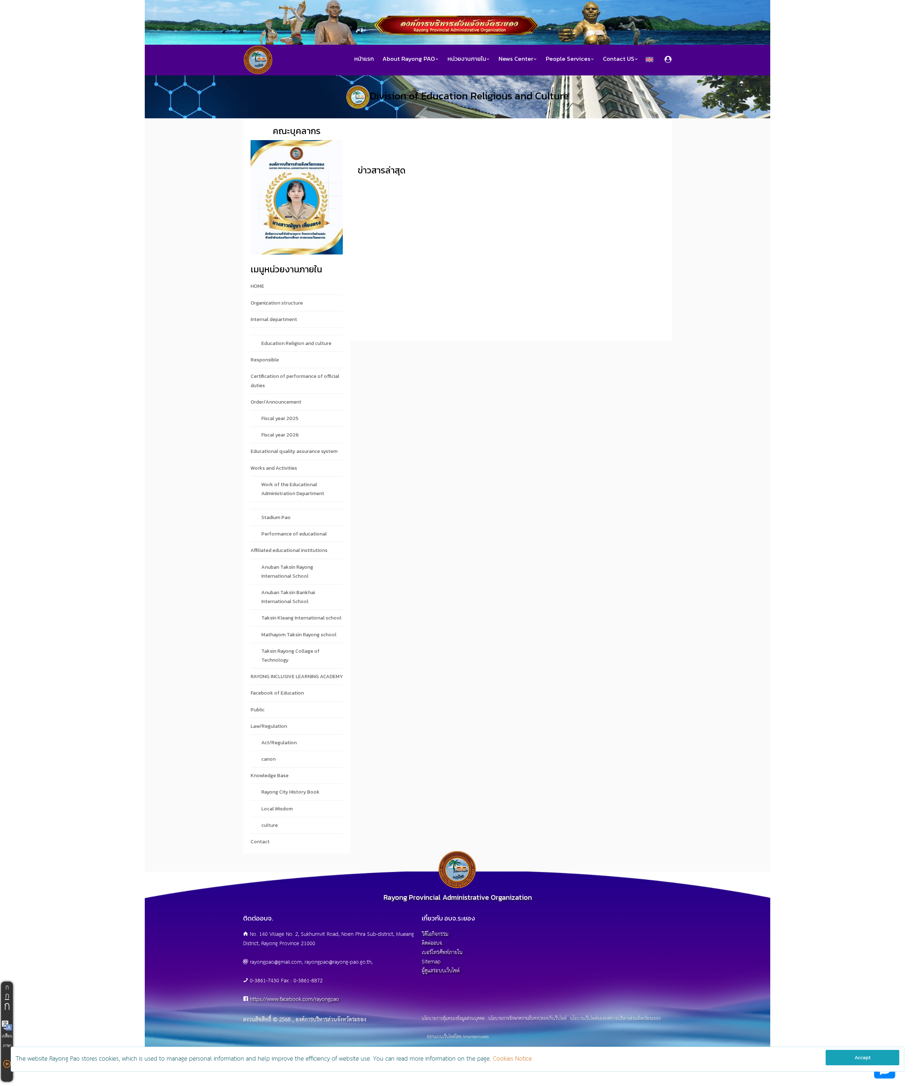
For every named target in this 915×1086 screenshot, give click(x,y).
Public (257, 710)
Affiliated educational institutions (289, 550)
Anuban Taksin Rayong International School (287, 571)
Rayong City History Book (290, 792)
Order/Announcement (276, 402)
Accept (863, 1057)
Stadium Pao (276, 517)
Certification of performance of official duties (295, 380)
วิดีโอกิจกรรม (435, 934)
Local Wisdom (277, 809)
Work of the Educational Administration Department (292, 489)
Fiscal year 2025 (279, 418)
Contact (260, 841)
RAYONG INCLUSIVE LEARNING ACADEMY (297, 676)
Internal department (274, 319)
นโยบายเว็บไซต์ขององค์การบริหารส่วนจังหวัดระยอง (615, 1019)
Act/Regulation (279, 742)
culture (269, 825)
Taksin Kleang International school (301, 618)
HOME (257, 286)
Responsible (265, 360)
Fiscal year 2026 (280, 435)
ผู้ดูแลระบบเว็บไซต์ (441, 971)
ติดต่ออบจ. (432, 943)
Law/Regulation (269, 726)
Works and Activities (274, 468)
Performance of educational (294, 534)
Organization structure (277, 303)
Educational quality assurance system (294, 451)
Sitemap (431, 962)
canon (268, 759)
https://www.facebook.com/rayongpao (294, 999)
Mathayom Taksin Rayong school (298, 634)
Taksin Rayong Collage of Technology (290, 655)
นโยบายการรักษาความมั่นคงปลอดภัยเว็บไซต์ (527, 1019)
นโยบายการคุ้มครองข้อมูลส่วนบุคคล (453, 1019)
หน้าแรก (364, 58)
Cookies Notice (512, 1059)
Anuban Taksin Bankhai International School (288, 597)
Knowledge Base (269, 775)
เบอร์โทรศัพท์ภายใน (442, 952)
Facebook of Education (277, 693)
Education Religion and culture (296, 343)
